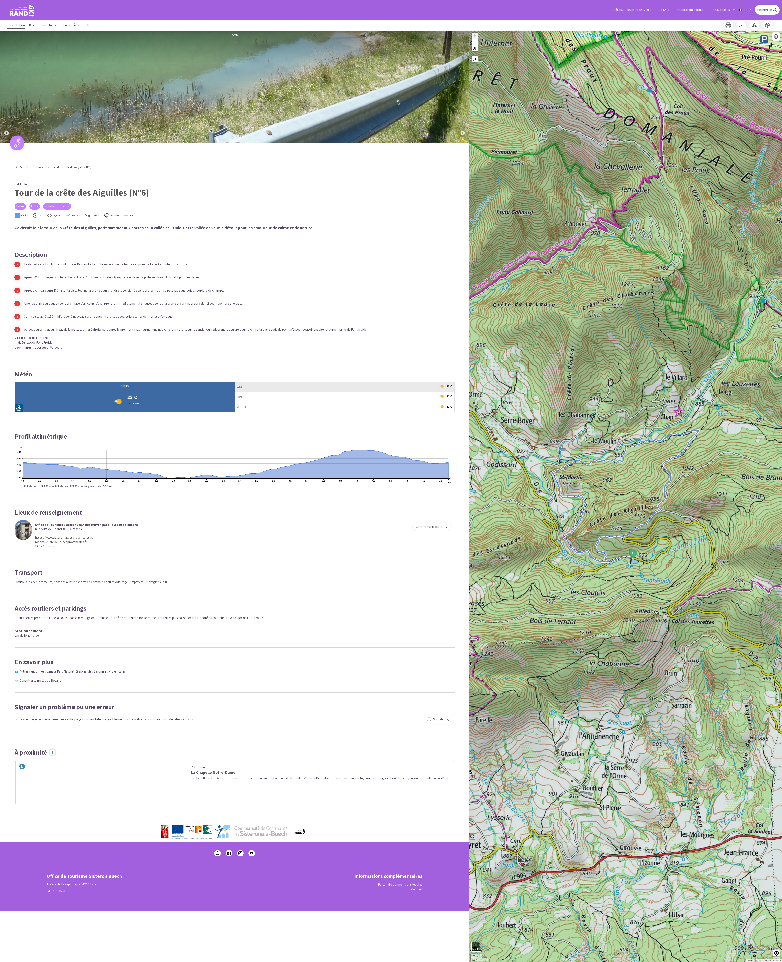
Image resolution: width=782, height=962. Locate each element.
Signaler (439, 719)
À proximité (82, 25)
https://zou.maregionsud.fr (148, 582)
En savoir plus (720, 10)
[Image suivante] (462, 87)
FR (745, 10)
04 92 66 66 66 (44, 546)
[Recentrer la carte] (475, 59)
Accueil (24, 167)
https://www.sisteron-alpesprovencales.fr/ (64, 537)
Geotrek (416, 889)
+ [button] (474, 35)
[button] (475, 48)
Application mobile (690, 10)
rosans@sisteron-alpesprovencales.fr (61, 542)
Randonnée (39, 167)
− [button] (474, 41)
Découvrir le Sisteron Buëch (632, 10)
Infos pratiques (59, 25)
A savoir (664, 10)
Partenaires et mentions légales (400, 884)
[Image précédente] (6, 87)
